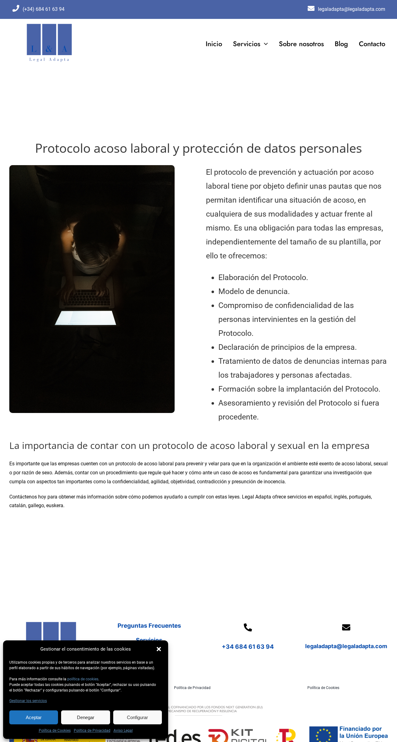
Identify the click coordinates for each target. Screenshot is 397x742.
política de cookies (82, 679)
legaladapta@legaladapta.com (346, 646)
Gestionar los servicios (28, 701)
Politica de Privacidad (92, 730)
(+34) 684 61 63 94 (44, 9)
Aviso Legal (123, 730)
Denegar (85, 717)
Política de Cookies (55, 730)
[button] (159, 649)
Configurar (137, 717)
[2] (49, 25)
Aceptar (34, 717)
